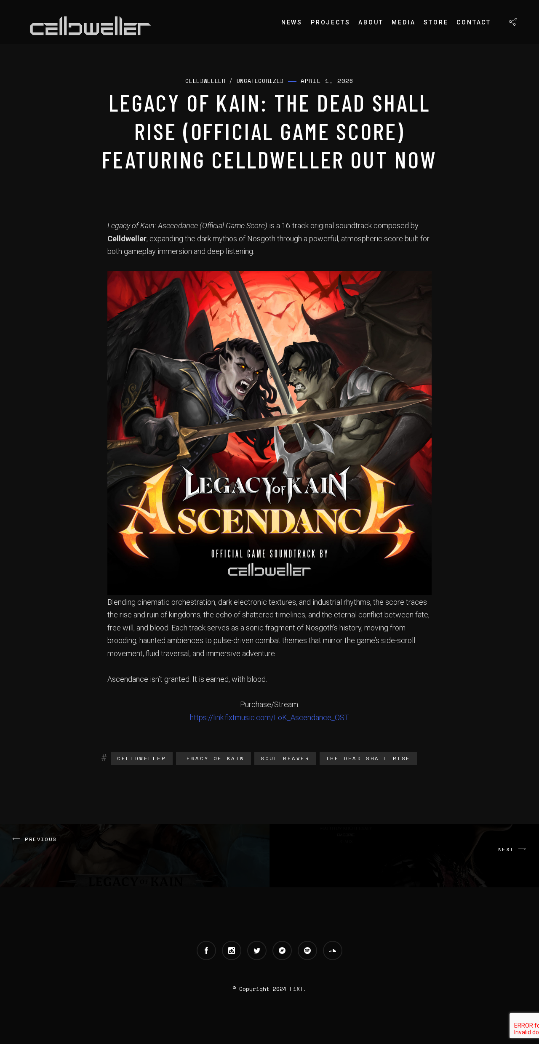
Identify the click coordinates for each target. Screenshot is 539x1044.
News (291, 22)
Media (403, 22)
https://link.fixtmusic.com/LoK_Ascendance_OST (269, 717)
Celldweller (141, 758)
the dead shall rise (368, 758)
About (370, 22)
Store (436, 22)
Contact (473, 22)
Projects (330, 22)
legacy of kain (213, 758)
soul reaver (285, 758)
